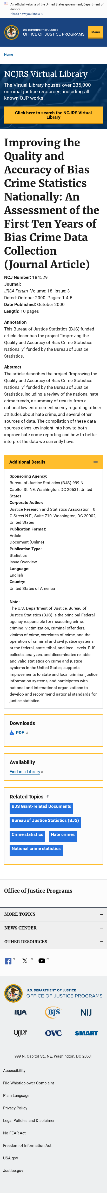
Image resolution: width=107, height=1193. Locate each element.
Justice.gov (13, 1170)
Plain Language (16, 1095)
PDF (20, 732)
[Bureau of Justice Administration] (21, 1016)
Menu (95, 32)
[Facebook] (10, 962)
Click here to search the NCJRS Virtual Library (53, 115)
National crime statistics (36, 848)
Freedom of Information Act (27, 1145)
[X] (27, 962)
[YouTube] (43, 962)
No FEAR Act (14, 1133)
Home (8, 55)
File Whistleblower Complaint (28, 1083)
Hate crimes (63, 834)
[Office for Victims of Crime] (53, 1037)
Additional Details (27, 462)
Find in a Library (25, 771)
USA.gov (10, 1158)
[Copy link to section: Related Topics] (46, 796)
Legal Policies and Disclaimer (29, 1120)
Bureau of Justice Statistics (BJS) (45, 820)
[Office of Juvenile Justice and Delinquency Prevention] (20, 1037)
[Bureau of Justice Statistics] (53, 1020)
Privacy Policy (15, 1108)
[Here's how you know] (53, 9)
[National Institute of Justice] (86, 1017)
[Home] (53, 32)
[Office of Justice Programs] (11, 32)
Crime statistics (27, 834)
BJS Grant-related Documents (41, 806)
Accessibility (14, 1070)
